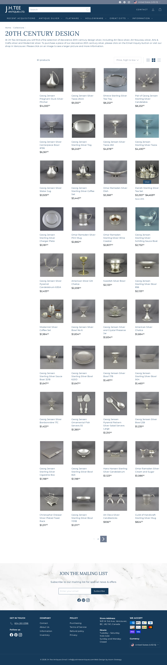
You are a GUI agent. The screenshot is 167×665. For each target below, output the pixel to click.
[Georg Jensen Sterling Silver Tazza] (147, 132)
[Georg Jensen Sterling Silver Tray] (83, 132)
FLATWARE (73, 18)
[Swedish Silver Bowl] (115, 270)
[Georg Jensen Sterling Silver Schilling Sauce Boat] (147, 226)
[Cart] (159, 9)
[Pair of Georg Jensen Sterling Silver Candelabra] (147, 87)
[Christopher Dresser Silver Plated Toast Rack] (51, 506)
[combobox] (60, 9)
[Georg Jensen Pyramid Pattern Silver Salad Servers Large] (115, 413)
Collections (18, 28)
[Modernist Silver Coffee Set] (51, 317)
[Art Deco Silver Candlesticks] (115, 505)
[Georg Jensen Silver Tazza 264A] (83, 86)
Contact (44, 623)
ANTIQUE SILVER (49, 18)
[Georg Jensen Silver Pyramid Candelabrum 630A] (51, 273)
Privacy (73, 635)
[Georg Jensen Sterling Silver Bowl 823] (83, 460)
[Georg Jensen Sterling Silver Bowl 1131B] (83, 506)
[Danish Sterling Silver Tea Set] (147, 180)
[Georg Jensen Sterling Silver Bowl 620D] (83, 365)
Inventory (45, 635)
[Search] (87, 9)
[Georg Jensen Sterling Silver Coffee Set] (83, 179)
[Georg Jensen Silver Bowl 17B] (115, 364)
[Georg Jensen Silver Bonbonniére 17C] (51, 410)
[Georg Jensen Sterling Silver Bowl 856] (147, 273)
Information (141, 18)
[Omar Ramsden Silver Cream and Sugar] (147, 459)
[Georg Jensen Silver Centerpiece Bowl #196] (51, 133)
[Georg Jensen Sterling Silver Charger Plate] (51, 226)
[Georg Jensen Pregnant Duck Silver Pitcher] (51, 87)
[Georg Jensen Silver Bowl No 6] (83, 317)
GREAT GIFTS (118, 18)
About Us (44, 627)
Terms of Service (78, 627)
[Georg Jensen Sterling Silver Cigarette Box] (51, 460)
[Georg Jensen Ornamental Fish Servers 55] (83, 411)
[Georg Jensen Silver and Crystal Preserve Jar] (115, 319)
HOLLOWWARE (94, 18)
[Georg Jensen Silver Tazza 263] (115, 132)
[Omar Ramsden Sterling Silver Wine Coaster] (115, 226)
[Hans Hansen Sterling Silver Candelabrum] (115, 459)
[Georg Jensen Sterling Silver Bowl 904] (147, 365)
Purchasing (76, 623)
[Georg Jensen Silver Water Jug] (51, 178)
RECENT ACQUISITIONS (21, 18)
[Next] (103, 539)
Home (8, 28)
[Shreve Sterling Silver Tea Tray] (115, 86)
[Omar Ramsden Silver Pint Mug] (83, 225)
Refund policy (77, 631)
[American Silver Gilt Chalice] (83, 271)
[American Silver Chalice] (147, 317)
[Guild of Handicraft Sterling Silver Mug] (147, 505)
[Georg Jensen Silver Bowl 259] (147, 410)
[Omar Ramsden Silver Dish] (115, 178)
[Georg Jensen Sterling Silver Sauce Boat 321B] (51, 365)
